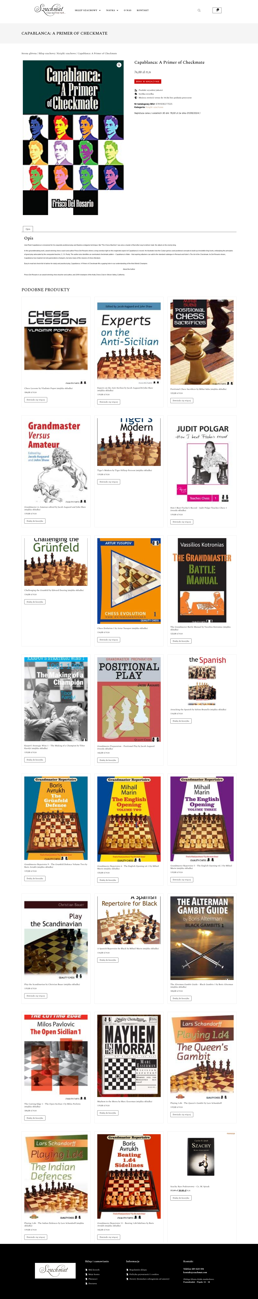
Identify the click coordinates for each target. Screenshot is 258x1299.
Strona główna (29, 53)
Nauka (110, 10)
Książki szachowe (66, 53)
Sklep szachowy (86, 10)
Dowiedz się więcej (36, 399)
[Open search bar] (199, 10)
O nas (127, 10)
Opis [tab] (28, 229)
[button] (119, 65)
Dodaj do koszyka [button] (35, 521)
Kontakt (143, 10)
